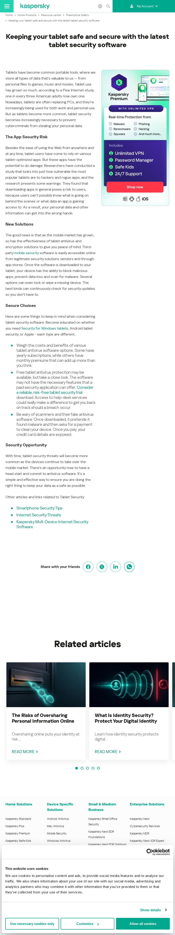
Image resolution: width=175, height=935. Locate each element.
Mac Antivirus (55, 826)
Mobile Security (57, 833)
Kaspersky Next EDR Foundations (101, 834)
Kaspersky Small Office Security (102, 821)
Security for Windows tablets (44, 328)
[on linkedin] (115, 566)
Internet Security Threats (38, 514)
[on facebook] (88, 566)
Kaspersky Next (139, 818)
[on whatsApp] (129, 566)
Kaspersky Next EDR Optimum (107, 844)
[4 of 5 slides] (93, 768)
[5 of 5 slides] (98, 768)
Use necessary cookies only (32, 924)
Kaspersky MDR (139, 833)
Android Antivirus (58, 818)
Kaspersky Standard (18, 818)
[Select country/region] (100, 6)
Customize (84, 924)
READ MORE (23, 751)
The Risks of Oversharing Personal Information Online (43, 718)
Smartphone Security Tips (39, 508)
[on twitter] (101, 566)
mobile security (26, 253)
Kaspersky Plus (14, 826)
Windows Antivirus (58, 840)
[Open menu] (6, 6)
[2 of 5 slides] (82, 768)
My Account (145, 6)
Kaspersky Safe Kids (18, 840)
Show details (150, 910)
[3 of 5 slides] (87, 768)
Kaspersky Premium (17, 833)
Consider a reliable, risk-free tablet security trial (54, 390)
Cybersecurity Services (145, 826)
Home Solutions (18, 804)
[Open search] (108, 6)
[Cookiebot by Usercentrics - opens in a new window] (150, 852)
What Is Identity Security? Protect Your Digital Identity (126, 718)
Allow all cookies (142, 924)
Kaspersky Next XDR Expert (147, 840)
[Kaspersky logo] (35, 6)
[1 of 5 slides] (76, 768)
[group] (46, 711)
